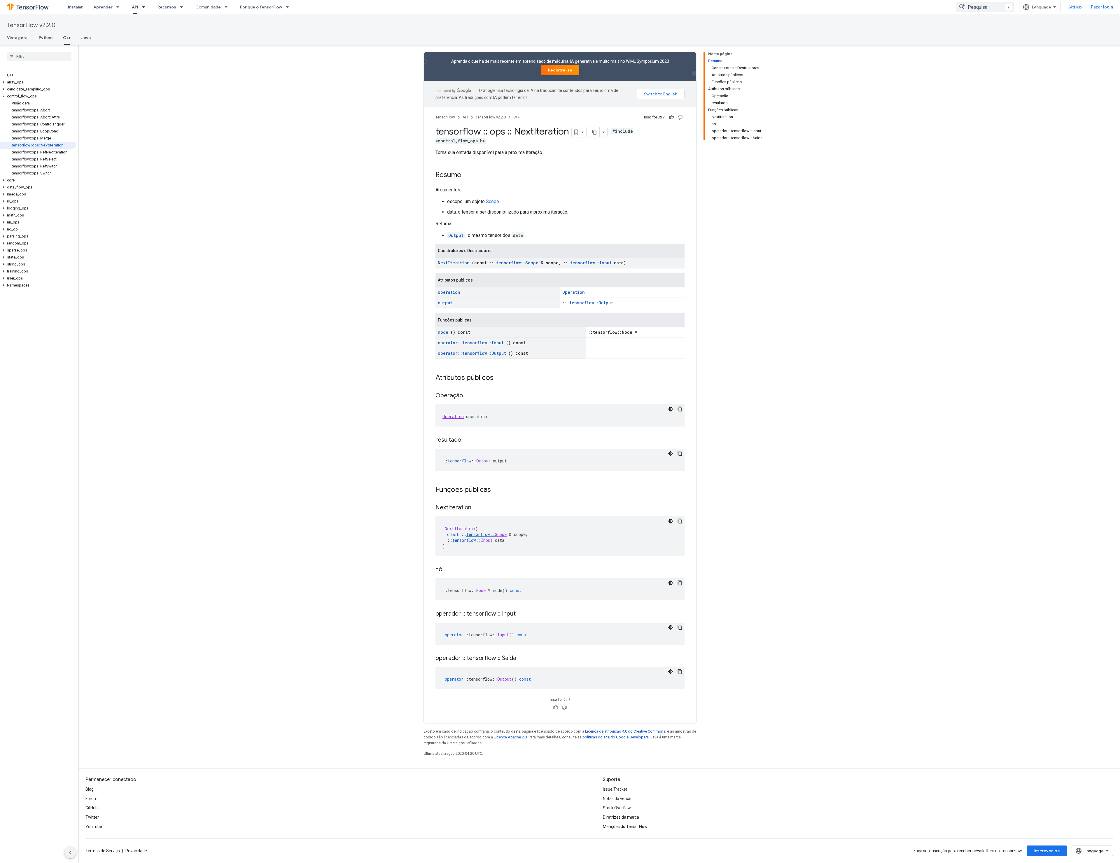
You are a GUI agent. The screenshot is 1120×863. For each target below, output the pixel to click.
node (443, 332)
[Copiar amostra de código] (680, 409)
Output (455, 235)
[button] (38, 82)
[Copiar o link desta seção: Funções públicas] (498, 490)
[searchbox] (39, 56)
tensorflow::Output (591, 302)
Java (86, 37)
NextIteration (454, 262)
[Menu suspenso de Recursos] (183, 7)
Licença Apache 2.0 (510, 737)
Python (45, 37)
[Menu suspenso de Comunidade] (228, 7)
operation (449, 292)
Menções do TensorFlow (625, 826)
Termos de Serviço (102, 850)
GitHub (1075, 7)
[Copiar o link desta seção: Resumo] (467, 175)
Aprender (103, 7)
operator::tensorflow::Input (471, 342)
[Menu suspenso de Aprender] (120, 7)
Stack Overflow (617, 808)
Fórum (91, 798)
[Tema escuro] (670, 409)
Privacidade (136, 850)
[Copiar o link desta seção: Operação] (469, 395)
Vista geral (17, 37)
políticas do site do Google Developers (615, 737)
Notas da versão (618, 798)
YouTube (93, 826)
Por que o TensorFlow (261, 7)
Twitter (92, 817)
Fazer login (1102, 7)
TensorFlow (445, 117)
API (135, 7)
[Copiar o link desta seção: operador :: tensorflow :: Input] (521, 614)
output (445, 302)
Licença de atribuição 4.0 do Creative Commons (625, 731)
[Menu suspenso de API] (145, 7)
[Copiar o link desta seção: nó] (448, 569)
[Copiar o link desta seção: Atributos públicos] (501, 378)
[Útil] (671, 117)
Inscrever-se (1047, 850)
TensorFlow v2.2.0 (31, 25)
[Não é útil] (680, 117)
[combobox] (985, 7)
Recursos (167, 7)
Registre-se (560, 70)
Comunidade (208, 7)
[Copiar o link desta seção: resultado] (467, 440)
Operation (573, 292)
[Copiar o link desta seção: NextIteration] (477, 507)
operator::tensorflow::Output (472, 353)
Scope (492, 201)
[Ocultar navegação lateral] (70, 852)
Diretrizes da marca (621, 817)
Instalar (75, 7)
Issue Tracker (615, 789)
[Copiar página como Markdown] (594, 132)
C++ (67, 37)
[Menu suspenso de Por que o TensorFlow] (289, 7)
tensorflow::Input (591, 262)
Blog (89, 789)
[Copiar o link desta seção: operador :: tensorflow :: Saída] (522, 658)
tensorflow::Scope (517, 262)
